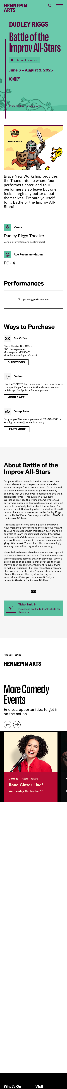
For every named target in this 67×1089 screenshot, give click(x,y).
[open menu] (59, 6)
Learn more (16, 429)
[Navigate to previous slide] (7, 724)
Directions (16, 362)
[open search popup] (50, 6)
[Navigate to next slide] (17, 724)
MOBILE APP (16, 397)
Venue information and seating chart (24, 241)
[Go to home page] (15, 8)
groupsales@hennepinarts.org (27, 422)
